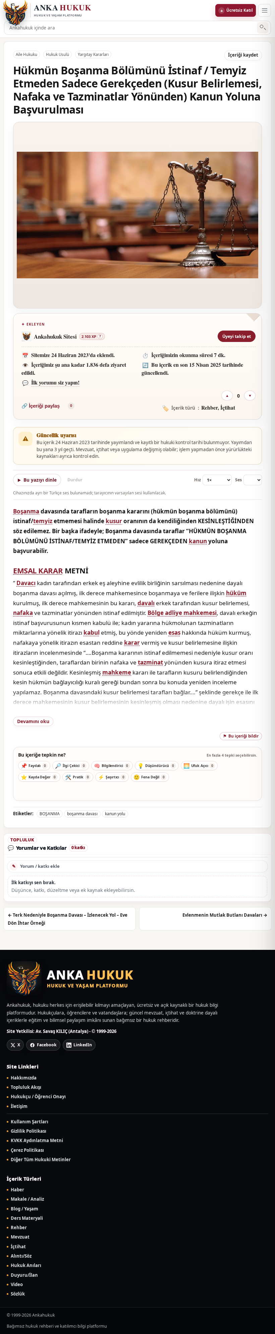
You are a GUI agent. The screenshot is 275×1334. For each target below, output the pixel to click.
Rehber (19, 1228)
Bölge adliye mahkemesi (182, 613)
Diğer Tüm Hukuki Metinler (41, 1160)
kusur (114, 521)
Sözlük (18, 1294)
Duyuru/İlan (24, 1275)
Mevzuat (20, 1237)
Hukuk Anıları (26, 1265)
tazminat (150, 662)
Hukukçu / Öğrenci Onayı (38, 1097)
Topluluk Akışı (26, 1087)
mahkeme (116, 672)
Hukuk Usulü (57, 54)
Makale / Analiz (27, 1199)
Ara (262, 27)
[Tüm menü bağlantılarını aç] (264, 10)
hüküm (236, 593)
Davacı (26, 583)
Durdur (74, 480)
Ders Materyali (27, 1218)
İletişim (19, 1106)
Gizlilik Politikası (28, 1131)
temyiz (42, 521)
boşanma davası (82, 814)
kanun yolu (115, 814)
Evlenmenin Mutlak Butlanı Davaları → (224, 915)
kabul (92, 632)
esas (174, 632)
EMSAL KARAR (38, 570)
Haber (17, 1190)
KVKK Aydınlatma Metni (37, 1140)
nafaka (23, 613)
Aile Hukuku (26, 54)
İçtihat (18, 1247)
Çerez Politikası (27, 1150)
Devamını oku (33, 721)
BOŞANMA (50, 814)
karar (132, 642)
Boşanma (26, 511)
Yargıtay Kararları (93, 54)
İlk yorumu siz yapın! (55, 382)
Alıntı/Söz (21, 1256)
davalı (146, 603)
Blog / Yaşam (24, 1209)
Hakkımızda (24, 1078)
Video (17, 1284)
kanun (198, 541)
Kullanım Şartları (29, 1122)
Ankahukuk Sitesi (55, 336)
